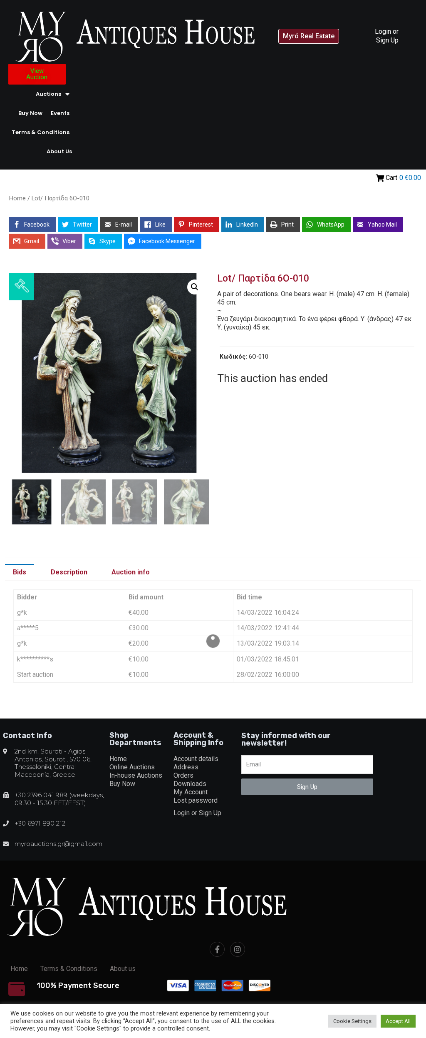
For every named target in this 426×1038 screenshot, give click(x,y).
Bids (19, 572)
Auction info (130, 572)
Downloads (189, 784)
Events (60, 113)
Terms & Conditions (40, 132)
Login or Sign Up (387, 35)
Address (185, 767)
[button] (308, 36)
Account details (195, 759)
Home (17, 198)
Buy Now (30, 113)
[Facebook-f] (217, 949)
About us (59, 151)
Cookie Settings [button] (352, 1021)
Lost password (195, 800)
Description (69, 572)
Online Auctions (132, 767)
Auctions (48, 94)
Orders (183, 775)
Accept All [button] (398, 1021)
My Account (190, 792)
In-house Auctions (135, 775)
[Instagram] (237, 949)
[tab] (19, 572)
